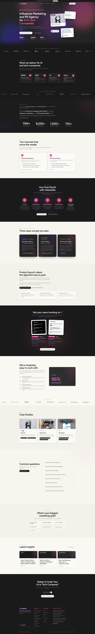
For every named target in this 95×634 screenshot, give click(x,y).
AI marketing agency (41, 106)
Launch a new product (59, 522)
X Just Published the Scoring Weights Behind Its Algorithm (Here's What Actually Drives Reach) (59, 619)
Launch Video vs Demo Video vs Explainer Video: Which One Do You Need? (59, 611)
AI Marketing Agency (37, 618)
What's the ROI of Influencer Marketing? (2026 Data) (58, 614)
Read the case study (35, 345)
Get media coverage (33, 526)
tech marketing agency (30, 106)
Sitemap (44, 621)
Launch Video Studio (37, 610)
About (44, 610)
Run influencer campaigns (46, 522)
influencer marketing (26, 113)
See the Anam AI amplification (37, 287)
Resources (53, 3)
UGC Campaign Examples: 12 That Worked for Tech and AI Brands (59, 621)
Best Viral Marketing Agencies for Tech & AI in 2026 (59, 616)
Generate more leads (58, 526)
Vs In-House (45, 617)
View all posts (55, 623)
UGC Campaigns (36, 626)
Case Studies (47, 3)
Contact (44, 619)
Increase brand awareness (46, 526)
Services (41, 3)
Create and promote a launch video (33, 523)
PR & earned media (43, 113)
